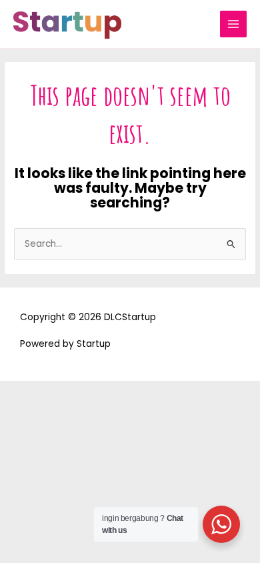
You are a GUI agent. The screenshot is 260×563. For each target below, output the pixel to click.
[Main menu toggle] (233, 24)
